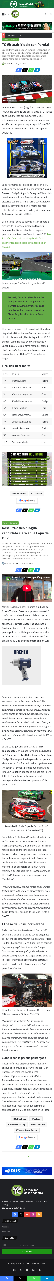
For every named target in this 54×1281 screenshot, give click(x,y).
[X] (24, 70)
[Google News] (27, 501)
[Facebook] (17, 70)
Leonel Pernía (19, 493)
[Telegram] (36, 70)
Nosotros (5, 1226)
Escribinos (6, 1231)
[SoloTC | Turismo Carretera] (21, 14)
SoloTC (7, 64)
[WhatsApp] (30, 70)
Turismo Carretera (10, 39)
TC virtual (37, 493)
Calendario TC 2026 (14, 35)
